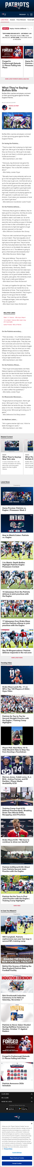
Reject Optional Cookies (17, 1158)
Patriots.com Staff (14, 105)
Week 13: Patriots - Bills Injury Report (15, 317)
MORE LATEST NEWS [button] (17, 657)
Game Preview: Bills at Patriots (12, 324)
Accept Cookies (17, 1163)
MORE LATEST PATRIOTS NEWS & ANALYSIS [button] (17, 79)
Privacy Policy (8, 1149)
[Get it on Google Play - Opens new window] (23, 1109)
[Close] (32, 1123)
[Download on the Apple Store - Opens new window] (10, 1109)
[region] (17, 1144)
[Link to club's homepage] (4, 13)
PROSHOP (22, 14)
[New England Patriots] (17, 1117)
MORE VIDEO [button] (17, 905)
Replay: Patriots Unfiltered (18, 28)
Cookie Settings (17, 1152)
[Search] (28, 14)
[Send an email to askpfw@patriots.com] (10, 108)
